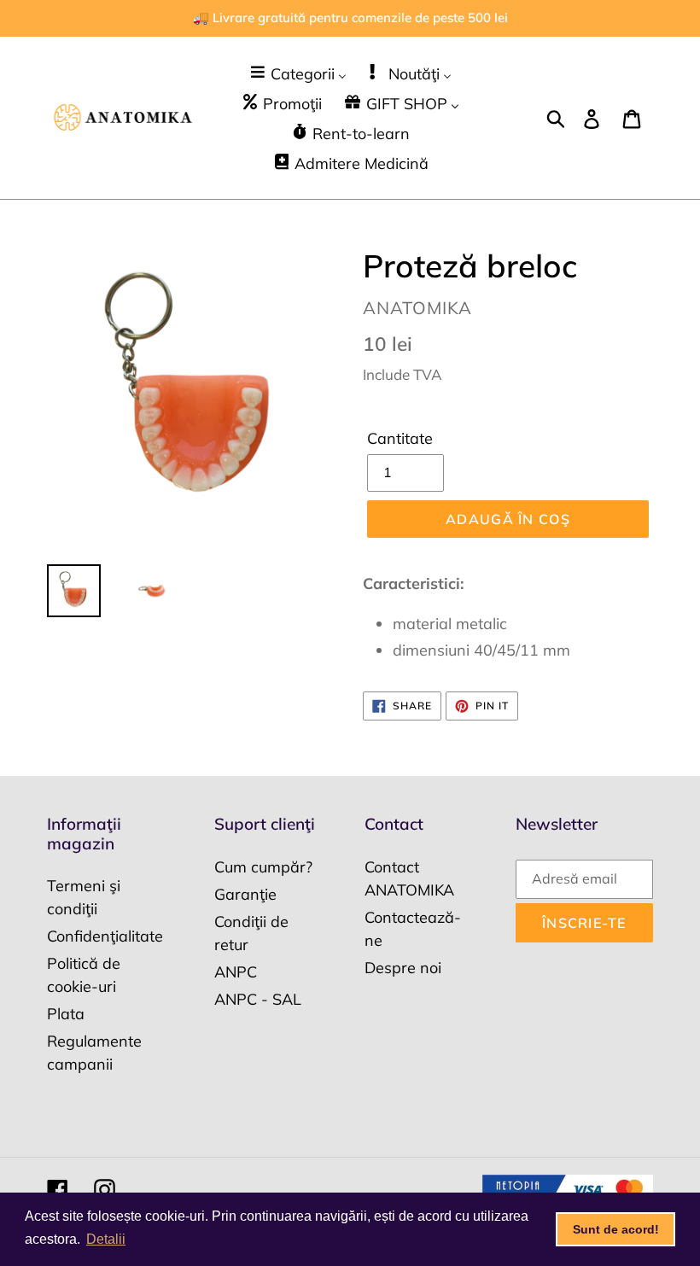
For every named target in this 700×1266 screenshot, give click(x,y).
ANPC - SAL (257, 999)
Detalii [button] (105, 1239)
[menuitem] (297, 73)
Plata (66, 1014)
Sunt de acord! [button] (616, 1229)
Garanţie (245, 894)
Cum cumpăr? (263, 867)
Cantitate (400, 438)
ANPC (235, 972)
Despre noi (403, 967)
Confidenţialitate (105, 936)
